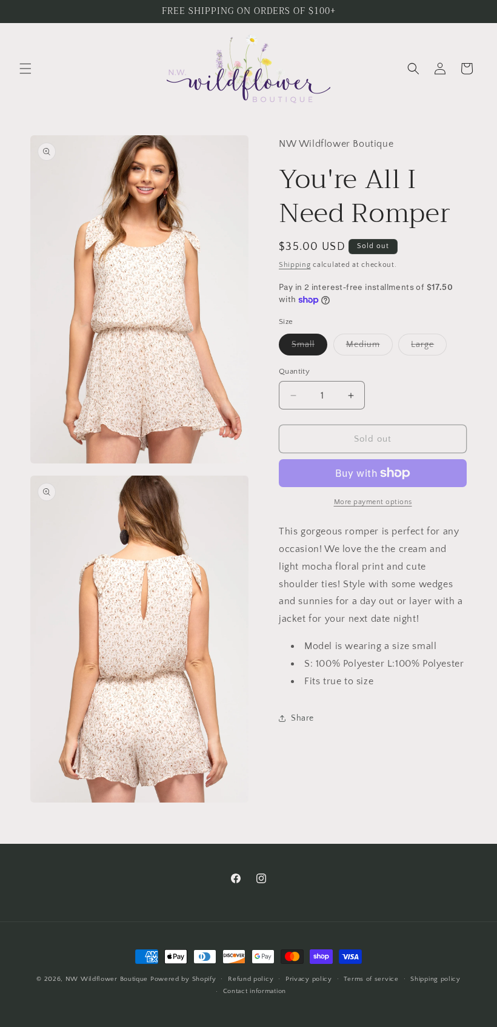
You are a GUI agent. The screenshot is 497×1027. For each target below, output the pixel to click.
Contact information (254, 991)
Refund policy (250, 979)
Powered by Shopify (183, 979)
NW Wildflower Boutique (106, 979)
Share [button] (302, 718)
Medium (369, 347)
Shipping (295, 265)
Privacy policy (308, 979)
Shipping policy (435, 979)
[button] (25, 68)
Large (429, 347)
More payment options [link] (373, 502)
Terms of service (371, 979)
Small (309, 347)
